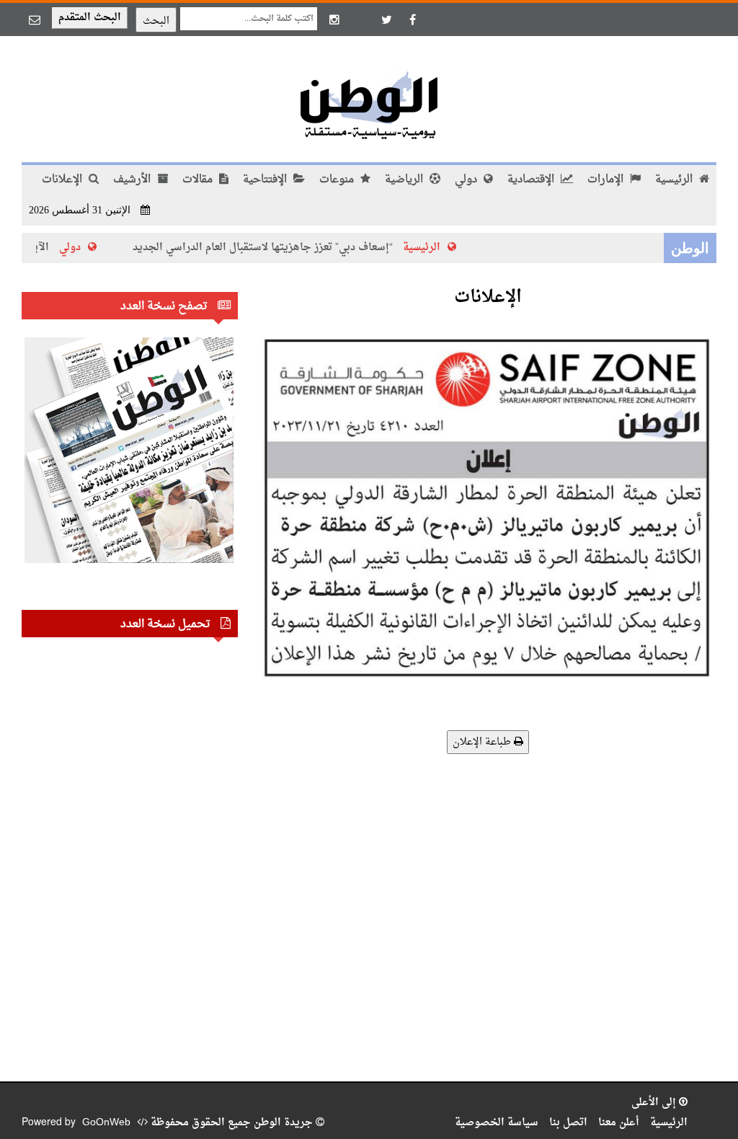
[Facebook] (412, 19)
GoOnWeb (106, 1123)
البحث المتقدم (89, 17)
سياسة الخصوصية (496, 1123)
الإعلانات (63, 179)
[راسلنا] (35, 19)
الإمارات (606, 179)
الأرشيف (133, 179)
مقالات (198, 179)
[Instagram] (334, 19)
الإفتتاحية (266, 179)
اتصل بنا (568, 1123)
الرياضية (405, 179)
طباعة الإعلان (483, 742)
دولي (467, 179)
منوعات (338, 179)
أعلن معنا (618, 1123)
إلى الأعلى (655, 1102)
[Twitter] (386, 19)
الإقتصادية (532, 179)
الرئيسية (675, 179)
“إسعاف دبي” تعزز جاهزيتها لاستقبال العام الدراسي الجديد (281, 247)
